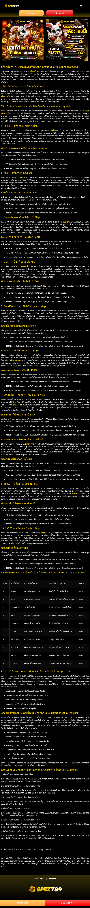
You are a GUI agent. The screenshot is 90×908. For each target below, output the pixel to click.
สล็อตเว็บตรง (35, 71)
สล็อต (21, 177)
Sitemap (52, 879)
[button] (81, 5)
